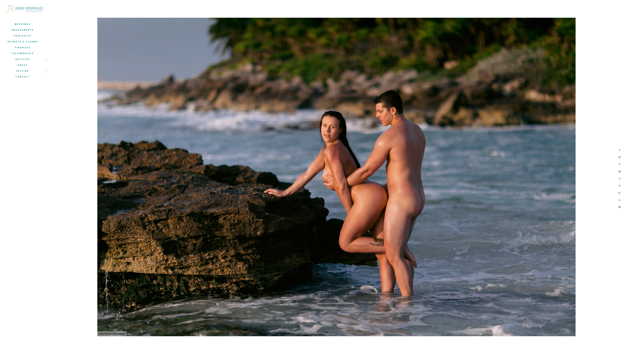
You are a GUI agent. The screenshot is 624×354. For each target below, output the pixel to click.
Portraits (22, 36)
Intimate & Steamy (23, 41)
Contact (23, 77)
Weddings (23, 24)
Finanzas (23, 47)
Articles (22, 59)
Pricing (22, 71)
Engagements (23, 30)
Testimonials (22, 53)
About (23, 65)
